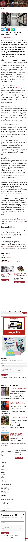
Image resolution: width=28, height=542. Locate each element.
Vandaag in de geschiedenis (7, 451)
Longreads (3, 455)
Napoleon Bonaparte (5, 468)
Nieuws (7, 12)
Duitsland (3, 477)
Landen (3, 472)
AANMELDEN (4, 280)
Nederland (8, 257)
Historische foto (4, 487)
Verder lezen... (4, 400)
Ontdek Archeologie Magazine (20, 274)
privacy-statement (9, 538)
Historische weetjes (5, 491)
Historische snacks (6, 484)
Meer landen (3, 481)
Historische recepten (5, 488)
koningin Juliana (5, 67)
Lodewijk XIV (3, 469)
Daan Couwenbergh (6, 37)
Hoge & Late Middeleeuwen (7, 499)
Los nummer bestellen (5, 510)
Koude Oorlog (4, 505)
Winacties (3, 456)
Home (2, 12)
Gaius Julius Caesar (5, 465)
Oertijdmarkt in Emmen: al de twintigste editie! (18, 418)
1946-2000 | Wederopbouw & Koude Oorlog (12, 262)
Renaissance (3, 501)
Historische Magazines (7, 508)
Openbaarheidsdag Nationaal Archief (12, 255)
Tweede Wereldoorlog (5, 503)
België (2, 476)
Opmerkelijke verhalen (6, 492)
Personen (3, 460)
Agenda (2, 454)
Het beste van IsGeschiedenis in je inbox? (6, 274)
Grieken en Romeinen (5, 498)
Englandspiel (21, 221)
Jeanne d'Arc (3, 466)
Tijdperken (3, 495)
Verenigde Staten (4, 479)
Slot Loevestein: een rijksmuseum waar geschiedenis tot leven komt (17, 435)
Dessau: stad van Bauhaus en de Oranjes (18, 389)
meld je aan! (18, 457)
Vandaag (3, 448)
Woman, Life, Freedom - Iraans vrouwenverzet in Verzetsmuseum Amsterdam (18, 404)
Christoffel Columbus (5, 463)
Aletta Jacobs (3, 462)
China (2, 480)
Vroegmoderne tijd (5, 502)
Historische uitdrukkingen (6, 490)
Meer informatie (20, 282)
